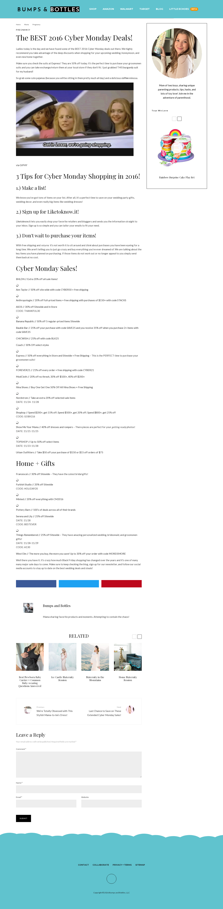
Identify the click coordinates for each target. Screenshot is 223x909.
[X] (103, 856)
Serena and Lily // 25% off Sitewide (35, 516)
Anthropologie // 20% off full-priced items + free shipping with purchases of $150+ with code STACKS (71, 300)
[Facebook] (97, 856)
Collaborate (101, 865)
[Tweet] (79, 583)
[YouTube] (120, 856)
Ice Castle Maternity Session (62, 679)
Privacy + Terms (122, 865)
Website (85, 797)
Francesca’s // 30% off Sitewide (33, 474)
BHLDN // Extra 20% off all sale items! (37, 279)
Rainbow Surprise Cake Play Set (177, 177)
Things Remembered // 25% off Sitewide (37, 534)
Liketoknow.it (23, 221)
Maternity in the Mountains (95, 679)
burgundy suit (130, 67)
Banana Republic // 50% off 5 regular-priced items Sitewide (48, 321)
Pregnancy (23, 30)
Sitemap (140, 865)
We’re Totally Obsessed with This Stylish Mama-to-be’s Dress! (55, 711)
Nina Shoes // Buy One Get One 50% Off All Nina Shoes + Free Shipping (54, 387)
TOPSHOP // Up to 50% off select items (37, 441)
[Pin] (121, 583)
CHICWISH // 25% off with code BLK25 (37, 338)
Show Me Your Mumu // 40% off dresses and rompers (44, 427)
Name (19, 783)
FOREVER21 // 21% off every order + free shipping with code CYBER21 (55, 370)
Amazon (108, 9)
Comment (21, 749)
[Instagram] (109, 856)
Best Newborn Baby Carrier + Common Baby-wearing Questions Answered (29, 681)
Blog (159, 9)
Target (144, 9)
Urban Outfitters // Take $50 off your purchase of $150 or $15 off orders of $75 (59, 452)
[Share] (36, 583)
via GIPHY (21, 165)
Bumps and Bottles (57, 605)
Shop (92, 9)
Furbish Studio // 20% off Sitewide (34, 484)
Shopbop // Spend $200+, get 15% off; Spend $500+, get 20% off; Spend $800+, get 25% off (66, 412)
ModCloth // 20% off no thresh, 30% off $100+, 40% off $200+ (50, 376)
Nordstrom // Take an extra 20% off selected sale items (45, 397)
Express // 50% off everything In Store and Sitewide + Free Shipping (52, 355)
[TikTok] (126, 856)
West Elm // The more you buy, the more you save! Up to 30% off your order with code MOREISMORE (71, 553)
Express (55, 63)
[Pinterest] (114, 856)
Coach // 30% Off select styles (32, 344)
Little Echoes (179, 9)
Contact (83, 865)
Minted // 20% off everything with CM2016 (39, 499)
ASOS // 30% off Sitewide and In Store (36, 306)
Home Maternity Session (128, 679)
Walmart (126, 9)
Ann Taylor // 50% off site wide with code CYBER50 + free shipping (52, 289)
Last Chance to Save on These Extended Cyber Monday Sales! (104, 711)
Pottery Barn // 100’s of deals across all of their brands (46, 509)
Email (19, 797)
